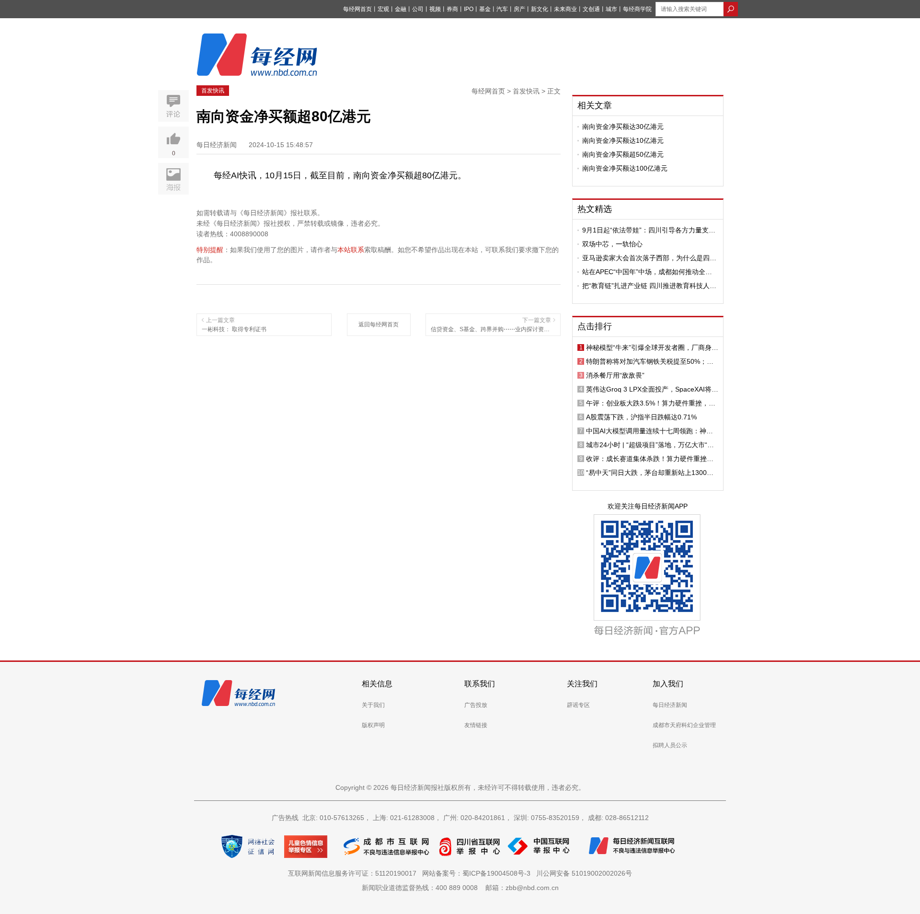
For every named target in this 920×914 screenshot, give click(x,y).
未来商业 (565, 9)
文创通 (591, 9)
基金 (485, 9)
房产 (519, 9)
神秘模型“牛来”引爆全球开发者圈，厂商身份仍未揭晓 (652, 347)
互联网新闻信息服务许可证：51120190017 (354, 873)
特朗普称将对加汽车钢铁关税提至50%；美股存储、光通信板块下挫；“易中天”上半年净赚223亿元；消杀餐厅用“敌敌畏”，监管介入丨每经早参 (652, 361)
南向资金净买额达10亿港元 (623, 140)
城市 (611, 9)
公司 (418, 9)
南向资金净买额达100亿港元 (624, 168)
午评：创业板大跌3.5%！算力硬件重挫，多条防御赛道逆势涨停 (650, 403)
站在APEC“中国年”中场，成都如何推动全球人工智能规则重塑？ (647, 271)
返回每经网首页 (378, 324)
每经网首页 (357, 9)
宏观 (383, 9)
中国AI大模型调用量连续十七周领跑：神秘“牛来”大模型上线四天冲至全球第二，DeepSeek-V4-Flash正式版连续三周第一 (649, 431)
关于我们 (373, 705)
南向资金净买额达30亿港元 (623, 126)
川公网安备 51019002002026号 (584, 873)
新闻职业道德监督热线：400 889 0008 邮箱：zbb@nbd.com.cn (460, 887)
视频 (435, 9)
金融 (400, 9)
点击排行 (594, 326)
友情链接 (475, 725)
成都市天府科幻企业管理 (684, 725)
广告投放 (475, 705)
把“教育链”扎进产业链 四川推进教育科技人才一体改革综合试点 (649, 285)
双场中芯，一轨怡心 (612, 244)
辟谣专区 (578, 705)
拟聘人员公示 (670, 745)
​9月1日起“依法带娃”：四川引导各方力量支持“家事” (648, 230)
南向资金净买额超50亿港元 (623, 154)
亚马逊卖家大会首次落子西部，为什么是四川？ (646, 258)
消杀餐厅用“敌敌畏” (615, 375)
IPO (468, 9)
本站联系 (350, 250)
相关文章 (594, 105)
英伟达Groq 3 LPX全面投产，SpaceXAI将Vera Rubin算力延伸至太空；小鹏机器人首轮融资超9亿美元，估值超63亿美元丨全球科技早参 (652, 389)
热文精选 (594, 209)
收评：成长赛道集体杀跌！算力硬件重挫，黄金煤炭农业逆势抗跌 (649, 458)
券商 (452, 9)
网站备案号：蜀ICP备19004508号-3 (478, 873)
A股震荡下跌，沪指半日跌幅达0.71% (641, 417)
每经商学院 (637, 9)
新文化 (539, 9)
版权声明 (373, 725)
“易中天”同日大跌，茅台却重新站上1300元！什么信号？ (646, 472)
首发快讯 (212, 90)
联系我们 (479, 684)
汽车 (502, 9)
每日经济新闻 (670, 705)
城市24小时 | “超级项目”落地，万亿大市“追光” (650, 444)
